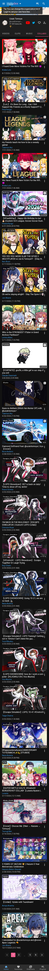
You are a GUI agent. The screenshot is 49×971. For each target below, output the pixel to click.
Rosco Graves (7, 489)
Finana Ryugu (7, 224)
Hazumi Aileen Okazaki (11, 869)
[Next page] (42, 955)
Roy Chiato (6, 565)
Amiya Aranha (8, 906)
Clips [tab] (18, 34)
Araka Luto (6, 70)
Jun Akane (6, 298)
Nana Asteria (7, 603)
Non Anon (6, 262)
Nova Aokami (7, 451)
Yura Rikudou (7, 641)
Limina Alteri (7, 338)
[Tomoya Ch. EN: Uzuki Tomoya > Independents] (4, 22)
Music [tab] (29, 34)
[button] (14, 3)
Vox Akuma (7, 679)
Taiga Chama (7, 716)
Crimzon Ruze (8, 527)
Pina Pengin (7, 110)
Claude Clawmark (9, 375)
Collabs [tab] (41, 34)
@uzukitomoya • (15, 21)
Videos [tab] (6, 34)
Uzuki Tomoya (15, 19)
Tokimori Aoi (7, 148)
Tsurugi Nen (7, 831)
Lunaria (5, 793)
